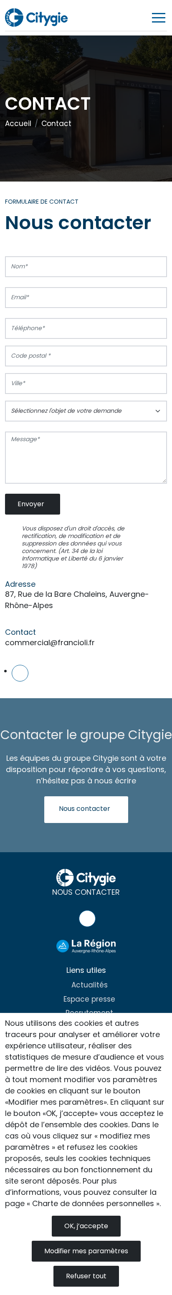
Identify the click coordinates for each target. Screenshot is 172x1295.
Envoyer (31, 504)
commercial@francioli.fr (50, 642)
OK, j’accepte (86, 1226)
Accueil (18, 124)
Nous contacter (84, 808)
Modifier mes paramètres (86, 1251)
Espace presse (89, 999)
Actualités (89, 985)
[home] (36, 17)
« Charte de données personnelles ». (94, 1203)
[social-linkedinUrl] (20, 673)
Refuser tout (86, 1276)
